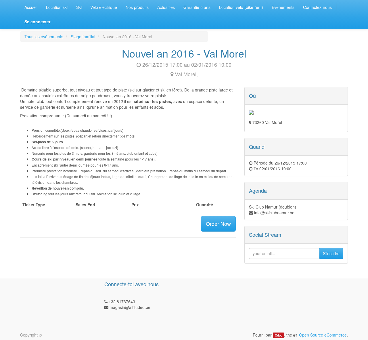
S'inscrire (331, 253)
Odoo (278, 335)
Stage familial (83, 36)
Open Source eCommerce (323, 335)
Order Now (218, 223)
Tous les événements (43, 36)
